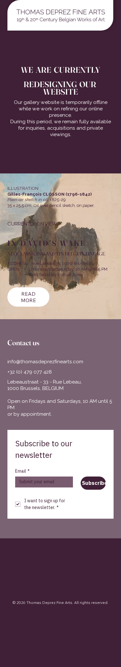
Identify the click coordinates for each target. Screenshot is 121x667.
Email (22, 471)
